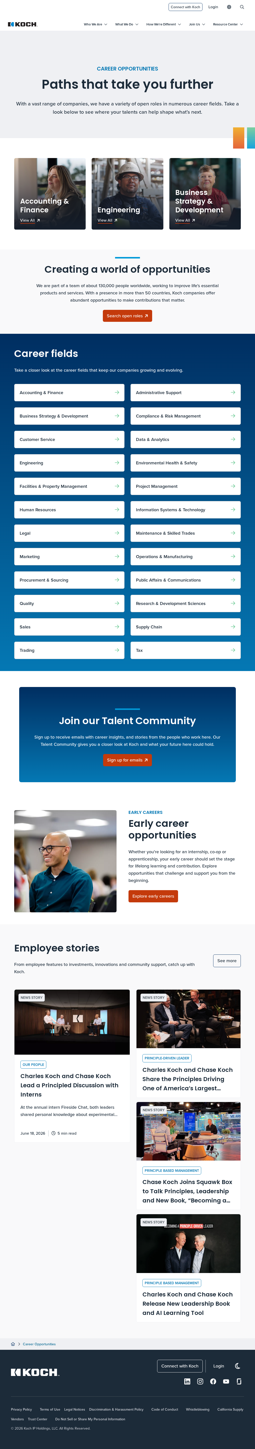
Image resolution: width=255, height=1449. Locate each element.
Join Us (194, 24)
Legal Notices (74, 1409)
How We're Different (161, 24)
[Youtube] (226, 1381)
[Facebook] (213, 1381)
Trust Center (37, 1419)
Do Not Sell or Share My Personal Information (90, 1419)
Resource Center (225, 24)
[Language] (229, 7)
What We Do (124, 24)
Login (213, 6)
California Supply (230, 1409)
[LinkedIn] (187, 1381)
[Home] (13, 1344)
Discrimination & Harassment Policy (116, 1409)
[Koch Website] (23, 24)
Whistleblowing (197, 1409)
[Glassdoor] (239, 1381)
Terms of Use (50, 1409)
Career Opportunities (39, 1344)
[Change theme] (237, 1366)
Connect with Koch (185, 6)
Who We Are (93, 24)
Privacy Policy (21, 1409)
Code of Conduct (164, 1409)
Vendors (17, 1419)
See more (227, 960)
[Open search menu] (242, 7)
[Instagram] (200, 1381)
